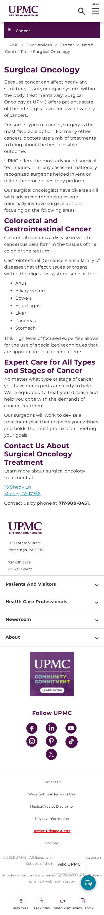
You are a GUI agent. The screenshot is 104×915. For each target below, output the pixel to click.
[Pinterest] (51, 742)
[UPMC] (23, 11)
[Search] (81, 11)
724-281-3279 (19, 562)
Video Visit (62, 908)
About (13, 637)
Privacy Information (52, 819)
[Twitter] (51, 754)
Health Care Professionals (36, 601)
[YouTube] (71, 729)
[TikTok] (71, 742)
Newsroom (18, 619)
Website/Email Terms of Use (51, 794)
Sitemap (52, 843)
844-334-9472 (20, 569)
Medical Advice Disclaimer (52, 806)
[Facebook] (31, 729)
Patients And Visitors (31, 584)
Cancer (23, 30)
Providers (42, 908)
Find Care (20, 908)
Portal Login (83, 908)
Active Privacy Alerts (52, 831)
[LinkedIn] (51, 729)
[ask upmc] (88, 882)
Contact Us (52, 782)
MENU (95, 4)
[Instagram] (31, 742)
